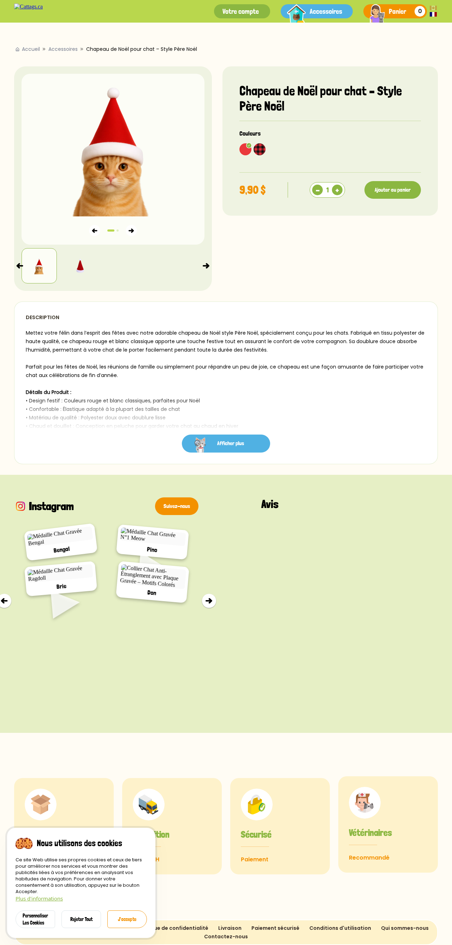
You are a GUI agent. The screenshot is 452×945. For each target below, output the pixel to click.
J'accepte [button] (127, 919)
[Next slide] (206, 266)
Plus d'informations (39, 898)
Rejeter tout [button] (81, 919)
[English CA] (433, 8)
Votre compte (240, 11)
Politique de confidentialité (172, 928)
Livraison (230, 928)
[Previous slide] (19, 266)
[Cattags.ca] (28, 7)
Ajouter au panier (393, 189)
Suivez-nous (176, 506)
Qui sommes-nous (405, 928)
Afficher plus (230, 443)
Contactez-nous (226, 936)
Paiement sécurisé (275, 928)
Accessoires (326, 11)
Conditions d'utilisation (340, 928)
